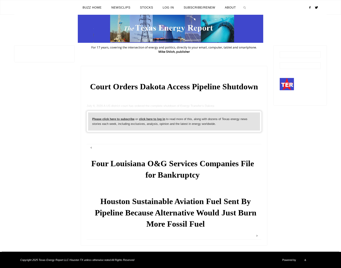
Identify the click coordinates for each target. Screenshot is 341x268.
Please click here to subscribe (113, 119)
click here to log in (152, 119)
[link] (245, 7)
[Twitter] (316, 7)
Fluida (300, 259)
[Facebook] (310, 7)
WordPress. (314, 259)
